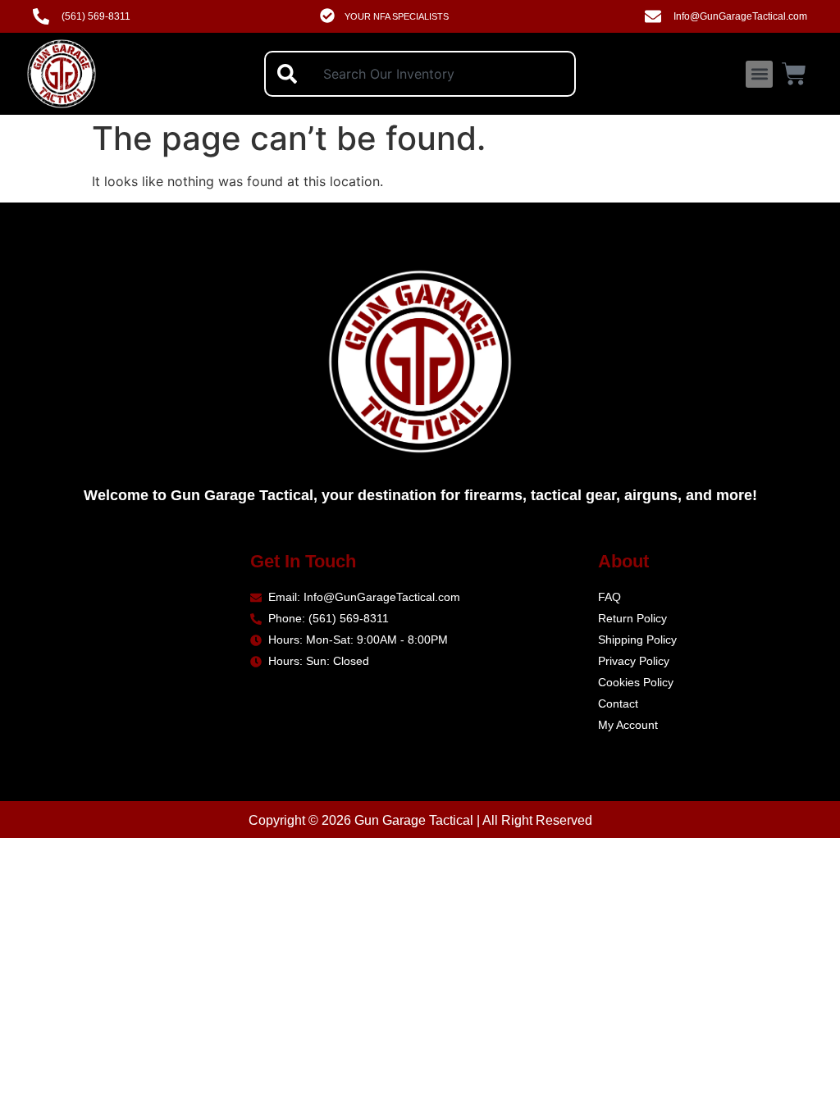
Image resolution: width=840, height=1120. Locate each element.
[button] (759, 74)
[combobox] (420, 74)
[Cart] (794, 72)
